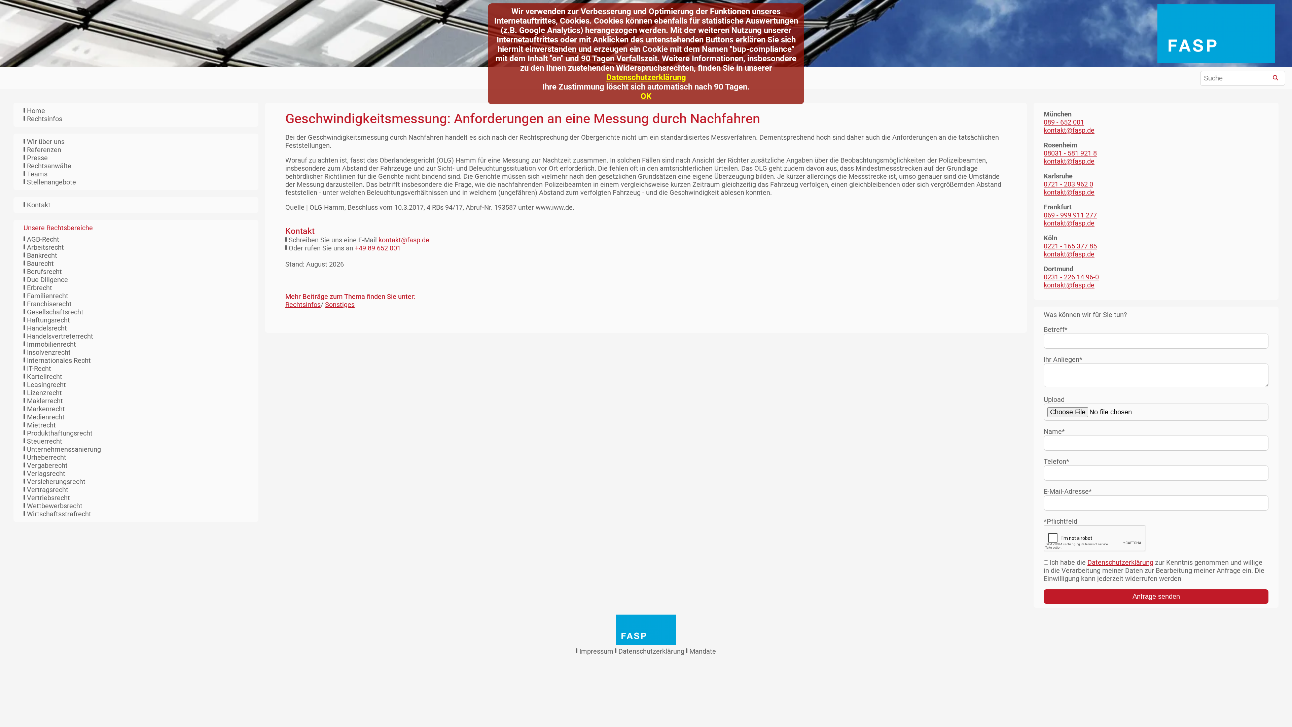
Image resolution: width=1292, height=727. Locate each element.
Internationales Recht (59, 360)
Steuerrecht (44, 441)
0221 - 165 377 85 (1070, 246)
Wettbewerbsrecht (54, 506)
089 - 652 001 (1064, 122)
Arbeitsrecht (45, 247)
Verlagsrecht (46, 474)
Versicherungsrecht (56, 482)
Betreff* (1056, 329)
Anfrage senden (1156, 596)
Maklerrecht (45, 401)
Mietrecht (41, 425)
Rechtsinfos (44, 119)
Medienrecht (46, 417)
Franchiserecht (49, 304)
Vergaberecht (47, 465)
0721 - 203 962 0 (1068, 184)
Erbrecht (39, 288)
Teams (37, 174)
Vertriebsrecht (48, 498)
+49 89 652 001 (378, 248)
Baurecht (40, 263)
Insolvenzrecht (49, 352)
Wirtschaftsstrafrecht (59, 514)
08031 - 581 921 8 (1070, 153)
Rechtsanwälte (49, 166)
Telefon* (1056, 461)
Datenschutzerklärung (646, 77)
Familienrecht (47, 296)
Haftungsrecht (48, 320)
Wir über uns (46, 142)
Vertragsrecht (47, 490)
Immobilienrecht (51, 344)
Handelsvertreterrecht (60, 336)
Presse (37, 158)
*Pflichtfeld (1060, 521)
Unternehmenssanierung (64, 449)
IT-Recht (39, 369)
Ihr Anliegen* (1063, 359)
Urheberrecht (46, 457)
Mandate (702, 651)
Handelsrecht (47, 328)
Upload (1054, 399)
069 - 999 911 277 (1070, 215)
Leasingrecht (46, 385)
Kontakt (38, 205)
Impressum (596, 651)
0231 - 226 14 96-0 (1071, 277)
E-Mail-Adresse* (1068, 491)
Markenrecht (46, 409)
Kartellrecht (44, 377)
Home (36, 111)
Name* (1054, 431)
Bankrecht (42, 255)
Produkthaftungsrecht (60, 433)
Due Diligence (47, 280)
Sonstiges (340, 305)
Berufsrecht (44, 272)
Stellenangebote (51, 182)
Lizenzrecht (44, 393)
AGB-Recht (43, 239)
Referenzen (44, 150)
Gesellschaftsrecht (55, 312)
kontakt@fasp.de (404, 240)
